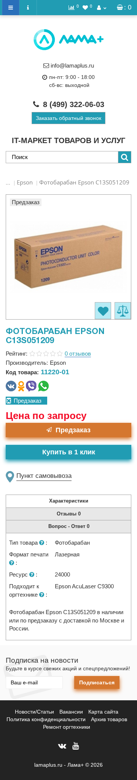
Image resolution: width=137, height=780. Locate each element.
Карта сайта (103, 712)
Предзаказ (73, 430)
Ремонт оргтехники (66, 727)
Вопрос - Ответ (68, 526)
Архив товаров (109, 719)
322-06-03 (73, 104)
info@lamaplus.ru (72, 65)
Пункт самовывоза (44, 475)
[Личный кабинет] (101, 7)
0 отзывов (78, 353)
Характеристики (68, 501)
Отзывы (69, 514)
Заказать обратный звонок (68, 118)
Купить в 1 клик (68, 452)
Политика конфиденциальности (46, 719)
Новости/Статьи (34, 712)
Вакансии (71, 712)
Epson (25, 182)
